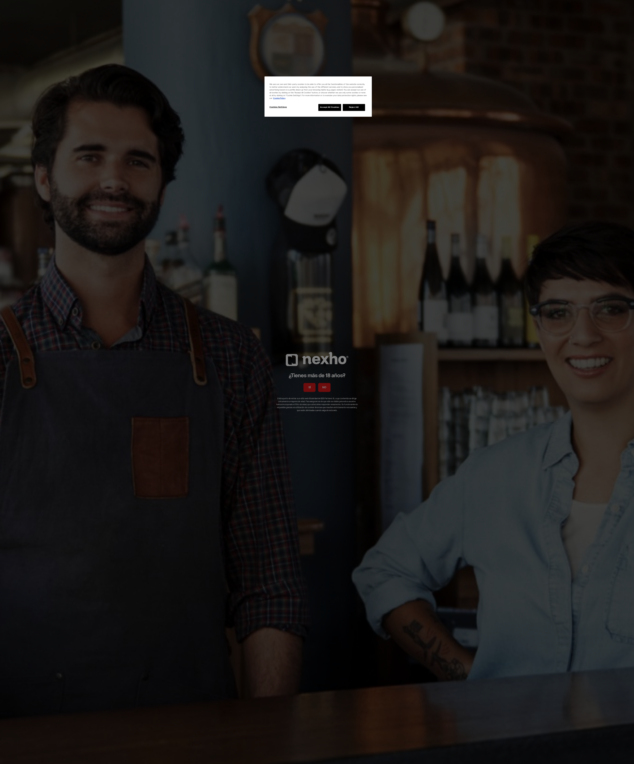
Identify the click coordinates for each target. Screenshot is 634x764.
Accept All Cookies (329, 107)
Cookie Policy (279, 98)
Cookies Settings (278, 107)
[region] (318, 96)
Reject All (354, 107)
